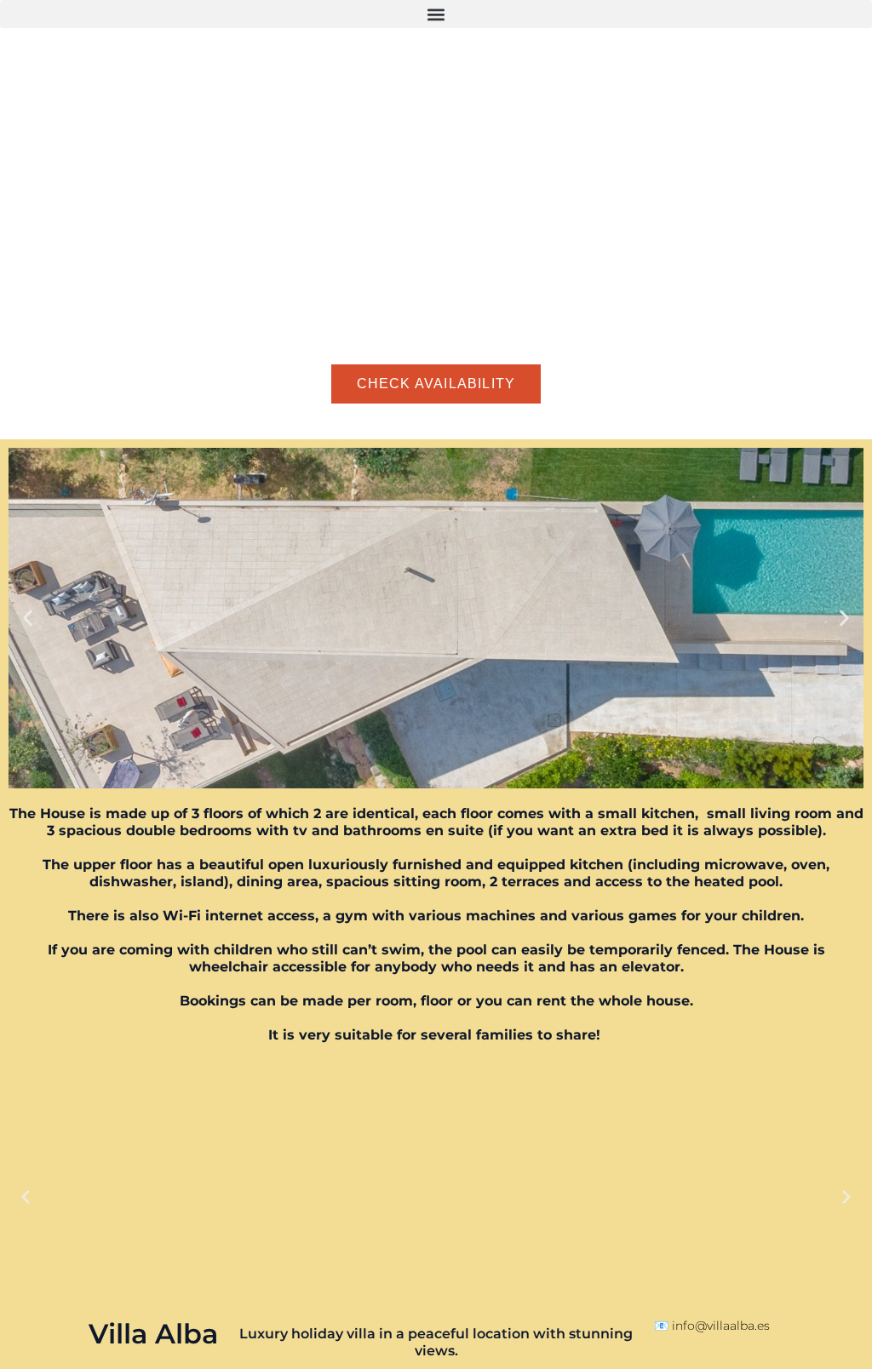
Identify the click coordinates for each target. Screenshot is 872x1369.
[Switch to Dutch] (120, 421)
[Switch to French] (88, 421)
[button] (436, 14)
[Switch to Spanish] (55, 421)
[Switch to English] (23, 421)
